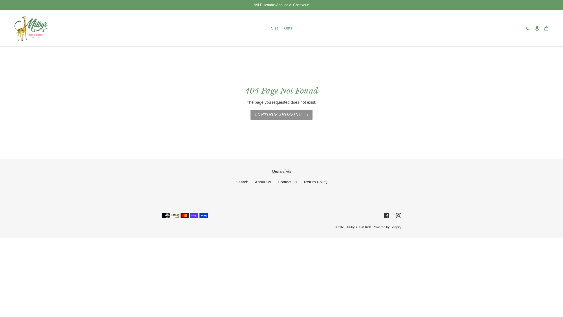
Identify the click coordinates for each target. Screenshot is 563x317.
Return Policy (315, 182)
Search (242, 182)
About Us (263, 182)
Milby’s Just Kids (359, 227)
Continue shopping (278, 114)
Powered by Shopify (387, 227)
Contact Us (287, 182)
